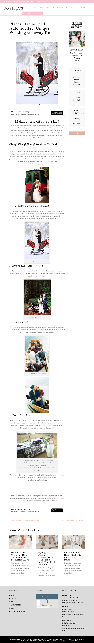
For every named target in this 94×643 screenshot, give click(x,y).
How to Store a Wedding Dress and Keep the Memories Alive (20, 556)
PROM (53, 7)
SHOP (83, 7)
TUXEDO (14, 598)
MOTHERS (35, 7)
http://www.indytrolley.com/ (37, 164)
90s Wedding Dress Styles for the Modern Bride (73, 556)
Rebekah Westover (40, 261)
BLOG (42, 7)
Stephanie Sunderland (40, 373)
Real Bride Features (76, 53)
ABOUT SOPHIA (16, 605)
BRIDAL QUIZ (62, 7)
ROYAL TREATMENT (18, 611)
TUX (47, 7)
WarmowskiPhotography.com (26, 467)
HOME (13, 595)
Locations (73, 7)
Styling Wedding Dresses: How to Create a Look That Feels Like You (47, 558)
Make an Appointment (32, 13)
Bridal (25, 7)
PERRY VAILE (41, 317)
